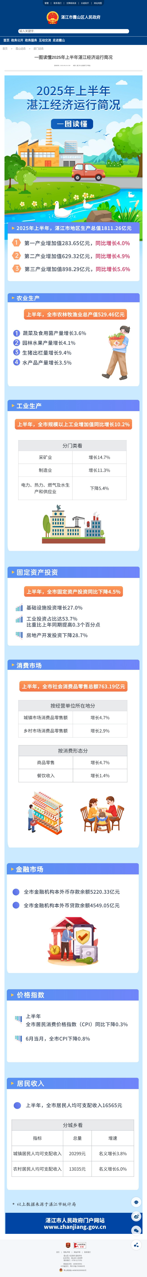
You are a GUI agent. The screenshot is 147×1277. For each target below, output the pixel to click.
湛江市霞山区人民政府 (80, 17)
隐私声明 (66, 1252)
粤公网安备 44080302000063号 (75, 1270)
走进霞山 (59, 40)
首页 (6, 40)
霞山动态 (21, 48)
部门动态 (39, 48)
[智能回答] (136, 1202)
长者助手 (85, 3)
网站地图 (98, 3)
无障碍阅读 (71, 3)
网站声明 (77, 1252)
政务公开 (17, 40)
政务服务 (31, 40)
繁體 (47, 3)
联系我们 (57, 3)
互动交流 (45, 40)
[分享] (136, 1245)
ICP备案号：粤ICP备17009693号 (73, 1266)
